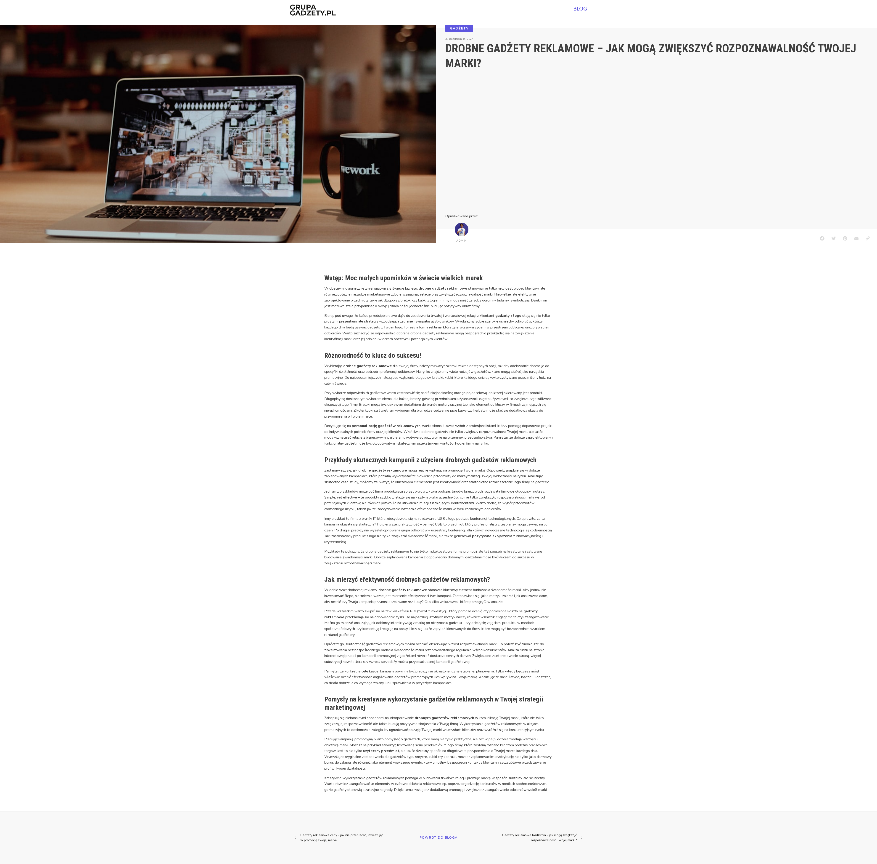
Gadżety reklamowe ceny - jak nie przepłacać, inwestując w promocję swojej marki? (341, 837)
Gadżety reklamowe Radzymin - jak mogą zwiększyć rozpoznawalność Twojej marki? (539, 837)
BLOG (580, 8)
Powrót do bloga (439, 837)
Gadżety (459, 28)
